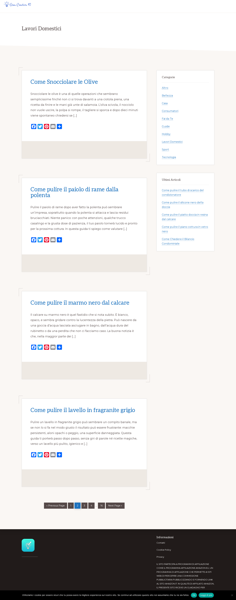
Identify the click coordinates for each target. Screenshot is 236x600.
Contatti (161, 542)
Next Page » (115, 505)
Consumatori (170, 111)
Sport (165, 149)
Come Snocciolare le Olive (64, 82)
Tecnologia (169, 157)
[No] (232, 595)
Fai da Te (167, 118)
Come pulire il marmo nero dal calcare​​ (80, 302)
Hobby (166, 134)
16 (102, 505)
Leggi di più (206, 595)
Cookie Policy (164, 549)
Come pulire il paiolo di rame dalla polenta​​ (74, 192)
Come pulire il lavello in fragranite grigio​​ (83, 410)
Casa (165, 103)
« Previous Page (55, 505)
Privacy (160, 557)
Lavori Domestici (172, 141)
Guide (166, 126)
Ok (193, 595)
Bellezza (167, 95)
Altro (165, 87)
